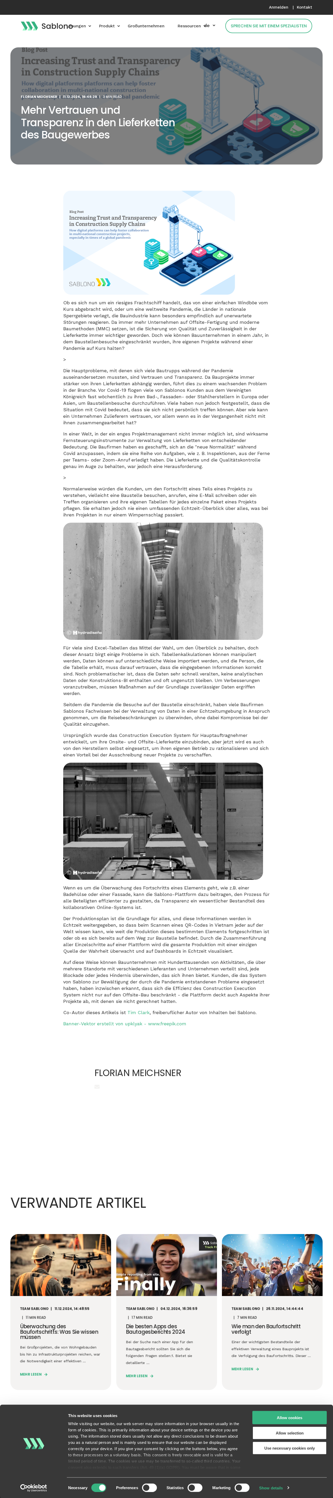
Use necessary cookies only (289, 1448)
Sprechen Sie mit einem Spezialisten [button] (269, 26)
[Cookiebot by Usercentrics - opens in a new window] (33, 1488)
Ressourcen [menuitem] (189, 25)
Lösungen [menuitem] (76, 25)
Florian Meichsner (39, 96)
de (207, 25)
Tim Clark (138, 1012)
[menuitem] (278, 7)
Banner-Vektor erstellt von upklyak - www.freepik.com (124, 1023)
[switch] (149, 1487)
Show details (271, 1488)
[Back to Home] (47, 25)
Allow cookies (289, 1417)
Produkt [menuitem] (107, 25)
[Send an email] (97, 1086)
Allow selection (290, 1433)
